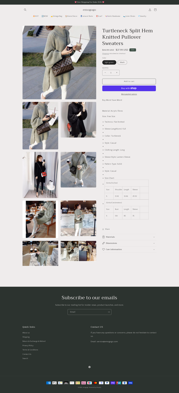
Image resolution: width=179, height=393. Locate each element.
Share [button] (107, 229)
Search (25, 358)
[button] (25, 9)
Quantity (105, 68)
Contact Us (27, 354)
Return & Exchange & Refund (34, 341)
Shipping (105, 53)
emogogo (86, 387)
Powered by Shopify (95, 387)
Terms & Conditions (30, 350)
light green (109, 62)
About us (26, 333)
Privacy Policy (28, 346)
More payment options (129, 94)
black (122, 62)
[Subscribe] (108, 312)
